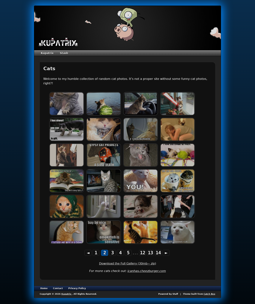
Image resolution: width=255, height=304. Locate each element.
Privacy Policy (77, 288)
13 (150, 252)
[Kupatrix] (58, 41)
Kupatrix (47, 53)
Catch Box (209, 294)
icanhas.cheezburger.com (147, 271)
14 (158, 252)
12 (142, 252)
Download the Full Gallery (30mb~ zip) (127, 263)
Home (44, 288)
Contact (58, 288)
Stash (64, 53)
